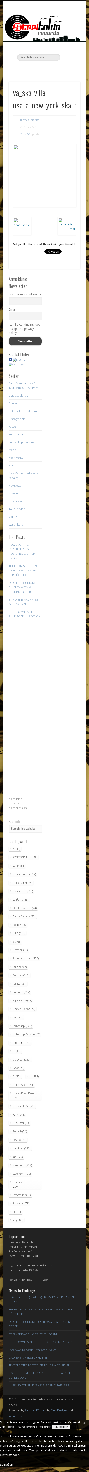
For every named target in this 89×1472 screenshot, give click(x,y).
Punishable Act (23, 1106)
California (20, 899)
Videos (13, 517)
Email (12, 309)
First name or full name (25, 294)
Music (12, 465)
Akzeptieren (61, 1426)
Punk (19, 1114)
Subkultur (21, 1203)
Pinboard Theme (35, 1410)
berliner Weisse (24, 874)
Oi (16, 1076)
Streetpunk (22, 1195)
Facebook (26, 68)
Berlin (18, 866)
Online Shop (23, 1085)
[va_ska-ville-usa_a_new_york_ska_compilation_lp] (44, 175)
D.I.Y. (19, 933)
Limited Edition (24, 1009)
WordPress (16, 1416)
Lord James (21, 1043)
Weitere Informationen (36, 1427)
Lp (16, 1051)
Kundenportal (17, 434)
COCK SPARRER (25, 908)
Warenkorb (16, 524)
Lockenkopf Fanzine (22, 442)
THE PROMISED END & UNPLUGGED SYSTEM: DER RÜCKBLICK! (23, 570)
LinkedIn (61, 68)
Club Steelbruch (19, 395)
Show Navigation (69, 38)
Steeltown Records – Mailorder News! (33, 1350)
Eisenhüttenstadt (26, 958)
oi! (34, 1076)
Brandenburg (23, 891)
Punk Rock (21, 1123)
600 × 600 (26, 134)
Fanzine (20, 967)
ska (18, 1157)
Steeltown (22, 1173)
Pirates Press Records (25, 1095)
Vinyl (18, 1220)
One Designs (59, 1410)
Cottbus (19, 925)
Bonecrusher (22, 883)
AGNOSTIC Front (25, 857)
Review (19, 1140)
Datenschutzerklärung (23, 411)
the (17, 1212)
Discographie (17, 419)
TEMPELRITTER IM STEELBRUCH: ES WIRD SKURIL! (40, 1365)
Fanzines (21, 975)
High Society (22, 1000)
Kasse (12, 426)
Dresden (20, 950)
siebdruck (21, 1148)
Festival (19, 984)
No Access (15, 501)
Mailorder (21, 1059)
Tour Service (17, 509)
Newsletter (15, 486)
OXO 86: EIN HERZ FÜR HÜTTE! (28, 1357)
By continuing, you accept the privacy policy (25, 328)
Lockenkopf (22, 1026)
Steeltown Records (23, 1184)
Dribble (52, 68)
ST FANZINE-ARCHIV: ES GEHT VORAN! (33, 1334)
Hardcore (21, 992)
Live (17, 1017)
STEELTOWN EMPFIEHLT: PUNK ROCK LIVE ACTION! (41, 1342)
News (18, 1068)
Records (20, 1131)
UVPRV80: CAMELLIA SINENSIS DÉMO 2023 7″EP (39, 1385)
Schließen (6, 1464)
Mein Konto (16, 458)
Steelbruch (22, 1165)
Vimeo (43, 68)
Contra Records (24, 916)
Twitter (35, 68)
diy (17, 941)
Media (13, 450)
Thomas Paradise (29, 120)
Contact (14, 403)
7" (16, 849)
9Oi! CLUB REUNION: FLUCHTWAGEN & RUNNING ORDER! (22, 587)
